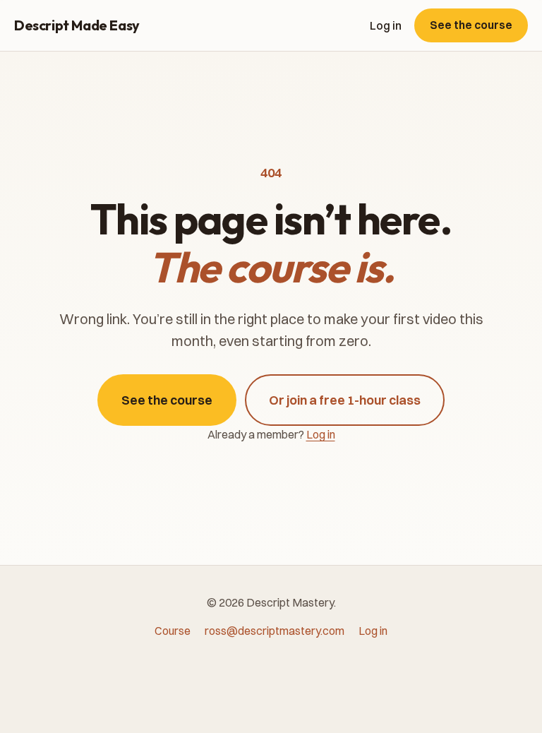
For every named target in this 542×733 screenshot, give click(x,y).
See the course (471, 25)
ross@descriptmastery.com (274, 631)
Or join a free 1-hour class (345, 400)
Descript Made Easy (77, 25)
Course (173, 631)
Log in (386, 25)
